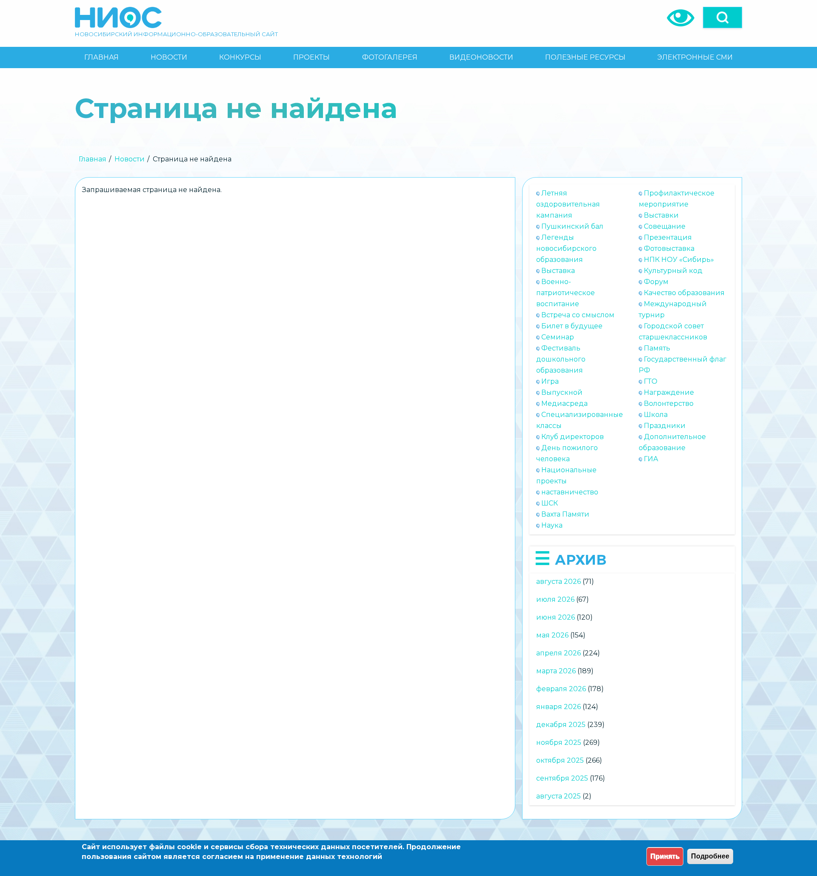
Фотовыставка (669, 248)
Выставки (661, 215)
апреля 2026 (558, 653)
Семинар (557, 337)
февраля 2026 (561, 689)
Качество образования (684, 293)
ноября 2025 (558, 742)
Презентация (668, 237)
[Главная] (118, 17)
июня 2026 (555, 617)
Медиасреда (564, 403)
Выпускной (562, 392)
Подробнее (710, 856)
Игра (550, 381)
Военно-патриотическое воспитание (565, 293)
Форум (656, 282)
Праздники (665, 426)
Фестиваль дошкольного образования (561, 359)
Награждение (669, 392)
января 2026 (558, 707)
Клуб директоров (572, 437)
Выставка (558, 271)
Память (657, 348)
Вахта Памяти (565, 514)
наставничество (569, 492)
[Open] (722, 17)
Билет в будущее (572, 326)
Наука (552, 525)
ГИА (651, 459)
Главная (92, 159)
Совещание (665, 226)
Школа (656, 415)
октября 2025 (560, 760)
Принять (665, 856)
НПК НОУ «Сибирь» (679, 260)
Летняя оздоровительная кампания (568, 204)
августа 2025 (558, 796)
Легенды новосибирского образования (566, 248)
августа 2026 (558, 581)
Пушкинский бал (572, 226)
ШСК (549, 503)
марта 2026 (556, 671)
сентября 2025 (562, 778)
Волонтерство (669, 403)
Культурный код (673, 271)
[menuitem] (101, 57)
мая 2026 (552, 635)
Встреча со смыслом (577, 315)
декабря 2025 (561, 725)
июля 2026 (555, 599)
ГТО (650, 381)
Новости (129, 159)
